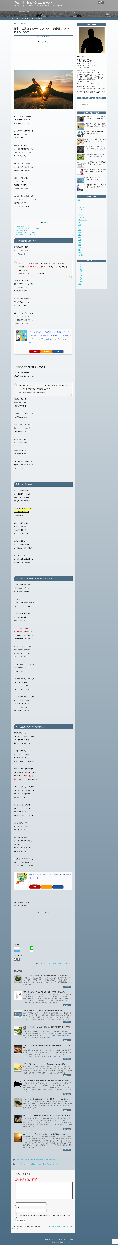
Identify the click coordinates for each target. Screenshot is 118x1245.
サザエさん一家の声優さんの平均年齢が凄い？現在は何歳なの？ (37, 1159)
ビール (50, 963)
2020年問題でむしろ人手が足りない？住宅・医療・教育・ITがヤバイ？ (94, 149)
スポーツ (81, 207)
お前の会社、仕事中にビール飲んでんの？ (27, 232)
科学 (79, 242)
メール (17, 1208)
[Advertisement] (43, 55)
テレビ (80, 210)
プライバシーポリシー (27, 18)
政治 (79, 230)
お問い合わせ (38, 18)
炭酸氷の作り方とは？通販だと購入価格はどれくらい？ (42, 1010)
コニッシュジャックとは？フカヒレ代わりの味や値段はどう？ (45, 992)
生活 (79, 237)
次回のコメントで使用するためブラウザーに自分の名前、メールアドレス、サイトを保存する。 (43, 1216)
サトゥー (69, 963)
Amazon (46, 351)
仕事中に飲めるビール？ (22, 226)
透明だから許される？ (22, 230)
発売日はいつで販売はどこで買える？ (29, 228)
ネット (80, 215)
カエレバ (36, 884)
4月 (81, 275)
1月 (81, 281)
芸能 (79, 250)
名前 (17, 1201)
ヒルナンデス (82, 217)
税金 (79, 245)
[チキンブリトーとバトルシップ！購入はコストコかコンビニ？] (18, 1067)
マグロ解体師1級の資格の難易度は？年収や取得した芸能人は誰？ (46, 1080)
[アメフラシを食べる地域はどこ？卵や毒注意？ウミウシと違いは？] (18, 1102)
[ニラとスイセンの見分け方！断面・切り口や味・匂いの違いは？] (18, 979)
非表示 (45, 222)
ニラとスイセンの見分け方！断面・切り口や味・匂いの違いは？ (45, 975)
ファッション (82, 220)
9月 (81, 266)
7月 (81, 270)
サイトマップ (15, 18)
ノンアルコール (43, 963)
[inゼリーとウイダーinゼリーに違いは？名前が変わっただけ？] (18, 1137)
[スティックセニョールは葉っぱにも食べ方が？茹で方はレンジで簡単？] (18, 1030)
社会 (79, 240)
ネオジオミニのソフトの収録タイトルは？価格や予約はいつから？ (37, 1164)
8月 (81, 268)
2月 (81, 279)
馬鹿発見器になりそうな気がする (25, 234)
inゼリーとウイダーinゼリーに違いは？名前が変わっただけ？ (45, 1134)
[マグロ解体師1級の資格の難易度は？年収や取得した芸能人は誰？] (18, 1084)
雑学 (79, 252)
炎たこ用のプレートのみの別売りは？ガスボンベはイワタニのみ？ (46, 1115)
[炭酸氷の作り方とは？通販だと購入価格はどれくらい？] (18, 1014)
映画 (79, 232)
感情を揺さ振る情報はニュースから (35, 2)
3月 (81, 277)
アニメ (80, 202)
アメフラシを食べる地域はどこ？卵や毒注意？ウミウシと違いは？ (46, 1099)
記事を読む (67, 986)
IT (79, 200)
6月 (81, 272)
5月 (81, 273)
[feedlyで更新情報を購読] (99, 2)
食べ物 (47, 36)
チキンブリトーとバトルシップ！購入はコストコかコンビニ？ (45, 1064)
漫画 (79, 235)
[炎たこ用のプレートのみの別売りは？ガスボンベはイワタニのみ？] (18, 1119)
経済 (79, 247)
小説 (79, 227)
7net (58, 351)
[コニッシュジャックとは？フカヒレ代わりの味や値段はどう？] (18, 995)
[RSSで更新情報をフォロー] (102, 2)
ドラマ (80, 212)
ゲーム (80, 205)
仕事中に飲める (58, 963)
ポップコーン (82, 222)
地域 (79, 225)
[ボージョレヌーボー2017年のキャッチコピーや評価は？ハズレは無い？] (18, 1049)
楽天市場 (35, 351)
